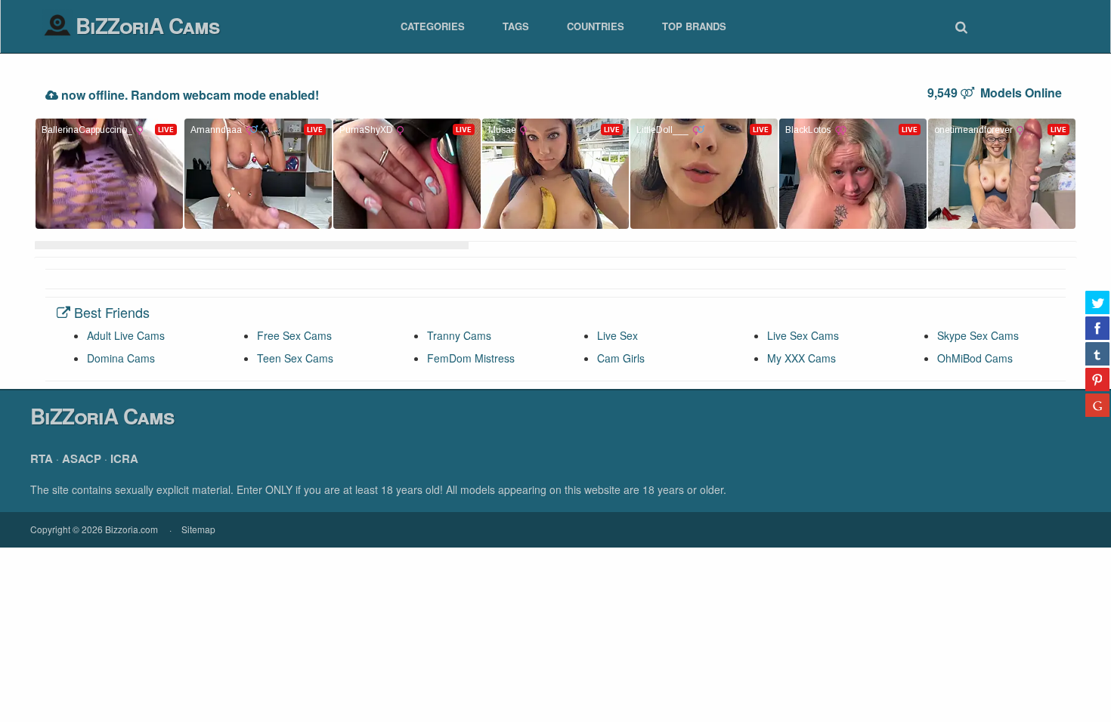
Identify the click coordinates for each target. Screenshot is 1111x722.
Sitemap (198, 529)
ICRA (124, 458)
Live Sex (617, 335)
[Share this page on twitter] (1097, 302)
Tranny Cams (459, 335)
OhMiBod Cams (975, 358)
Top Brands (694, 26)
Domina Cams (121, 358)
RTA (41, 458)
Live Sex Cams (803, 335)
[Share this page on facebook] (1097, 328)
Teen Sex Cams (295, 358)
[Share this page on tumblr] (1097, 353)
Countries (595, 26)
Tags (516, 26)
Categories (433, 26)
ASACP (81, 458)
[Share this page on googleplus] (1097, 405)
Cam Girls (621, 358)
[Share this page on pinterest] (1097, 379)
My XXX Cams (801, 358)
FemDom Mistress (471, 358)
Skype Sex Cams (978, 335)
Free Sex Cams (294, 335)
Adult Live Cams (126, 335)
